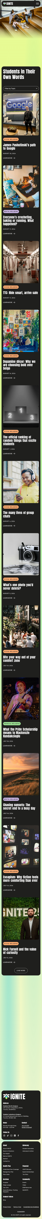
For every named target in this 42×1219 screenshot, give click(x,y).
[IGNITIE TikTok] (8, 1135)
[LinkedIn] (15, 1135)
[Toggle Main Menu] (37, 3)
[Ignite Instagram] (4, 1135)
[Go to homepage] (14, 1096)
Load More (21, 970)
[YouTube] (11, 1135)
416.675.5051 (25, 1125)
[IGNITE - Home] (8, 3)
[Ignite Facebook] (18, 1135)
